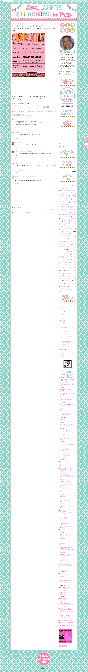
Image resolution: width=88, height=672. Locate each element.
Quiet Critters (68, 253)
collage (74, 201)
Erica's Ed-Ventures (64, 517)
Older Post (53, 209)
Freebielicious (63, 499)
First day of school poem (65, 500)
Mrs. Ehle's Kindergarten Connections (65, 510)
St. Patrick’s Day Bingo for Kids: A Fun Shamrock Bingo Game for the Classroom (67, 399)
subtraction (62, 272)
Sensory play (67, 262)
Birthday (60, 195)
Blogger (47, 668)
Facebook (67, 210)
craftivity (73, 203)
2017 (61, 309)
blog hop (71, 195)
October (63, 316)
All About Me (64, 189)
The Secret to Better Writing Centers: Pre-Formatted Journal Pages (67, 407)
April (62, 322)
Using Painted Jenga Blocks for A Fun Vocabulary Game (67, 505)
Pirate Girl (62, 419)
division (68, 207)
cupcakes (60, 204)
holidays (61, 225)
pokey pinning (72, 247)
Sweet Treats (69, 273)
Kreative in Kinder (64, 569)
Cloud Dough (64, 201)
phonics (61, 244)
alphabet (74, 189)
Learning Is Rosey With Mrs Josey (66, 623)
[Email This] (43, 107)
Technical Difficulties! (64, 560)
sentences (73, 262)
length (74, 228)
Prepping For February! (65, 570)
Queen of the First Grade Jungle (67, 430)
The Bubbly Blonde (64, 481)
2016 (61, 311)
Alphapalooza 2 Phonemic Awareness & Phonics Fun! (66, 525)
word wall (65, 288)
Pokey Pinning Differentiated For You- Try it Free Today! (67, 550)
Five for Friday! (64, 331)
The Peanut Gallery (64, 475)
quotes (70, 254)
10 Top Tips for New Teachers (65, 185)
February (63, 327)
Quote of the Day (63, 254)
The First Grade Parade (65, 529)
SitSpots (63, 267)
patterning (72, 243)
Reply (16, 127)
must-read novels (71, 239)
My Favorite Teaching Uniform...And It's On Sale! (66, 519)
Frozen (74, 216)
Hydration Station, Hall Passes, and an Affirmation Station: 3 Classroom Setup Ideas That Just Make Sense (67, 383)
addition (67, 186)
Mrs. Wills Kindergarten (65, 554)
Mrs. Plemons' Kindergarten (21, 170)
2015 (61, 314)
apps (65, 190)
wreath (67, 289)
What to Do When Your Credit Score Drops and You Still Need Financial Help (67, 415)
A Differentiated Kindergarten (67, 625)
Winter (66, 286)
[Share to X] (46, 107)
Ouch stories (69, 241)
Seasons (66, 260)
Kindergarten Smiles (64, 461)
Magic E (66, 233)
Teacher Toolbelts (73, 275)
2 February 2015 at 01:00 (29, 176)
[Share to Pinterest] (48, 107)
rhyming (72, 257)
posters (60, 250)
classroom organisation (64, 199)
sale (73, 259)
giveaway (72, 218)
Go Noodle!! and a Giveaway (66, 604)
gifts (67, 218)
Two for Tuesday (71, 281)
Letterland (72, 229)
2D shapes (62, 186)
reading (66, 256)
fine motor (73, 212)
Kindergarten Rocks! (65, 449)
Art (68, 190)
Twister (65, 281)
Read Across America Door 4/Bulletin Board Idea (66, 483)
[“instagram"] (72, 32)
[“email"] (62, 27)
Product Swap (61, 251)
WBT (63, 284)
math (74, 233)
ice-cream (68, 225)
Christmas (61, 198)
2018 (61, 307)
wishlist (70, 286)
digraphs (65, 206)
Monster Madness (63, 238)
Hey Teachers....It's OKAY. (66, 531)
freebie (68, 216)
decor (60, 206)
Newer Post (15, 209)
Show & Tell (72, 264)
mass (71, 233)
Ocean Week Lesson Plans (66, 555)
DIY (73, 207)
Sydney (75, 273)
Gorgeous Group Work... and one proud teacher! (67, 341)
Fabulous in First (64, 437)
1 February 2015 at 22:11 (30, 119)
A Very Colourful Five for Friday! (68, 336)
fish (62, 214)
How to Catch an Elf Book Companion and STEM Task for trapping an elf (67, 444)
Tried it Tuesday (68, 280)
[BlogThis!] (44, 107)
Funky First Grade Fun (20, 156)
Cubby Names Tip (64, 450)
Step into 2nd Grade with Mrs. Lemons (67, 380)
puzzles (73, 251)
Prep (65, 250)
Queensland (61, 253)
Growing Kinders (64, 487)
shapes (60, 264)
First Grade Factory (64, 615)
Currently (17, 108)
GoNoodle (61, 220)
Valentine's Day (68, 283)
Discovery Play (62, 207)
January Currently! (64, 588)
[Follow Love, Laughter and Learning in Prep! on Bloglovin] (63, 646)
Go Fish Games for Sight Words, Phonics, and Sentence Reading (67, 392)
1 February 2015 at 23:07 (26, 132)
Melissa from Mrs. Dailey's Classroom (24, 136)
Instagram (64, 226)
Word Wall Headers (72, 288)
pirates (75, 244)
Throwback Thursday (71, 278)
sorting (65, 268)
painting (74, 241)
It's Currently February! (66, 346)
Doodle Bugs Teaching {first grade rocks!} (66, 468)
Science (60, 260)
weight (67, 284)
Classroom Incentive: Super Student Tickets (66, 426)
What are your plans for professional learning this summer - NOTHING (65, 457)
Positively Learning (19, 119)
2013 (61, 354)
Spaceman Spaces (72, 268)
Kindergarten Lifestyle (65, 494)
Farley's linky (45, 28)
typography (61, 283)
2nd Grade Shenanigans (65, 534)
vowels (60, 284)
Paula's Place (63, 441)
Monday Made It (66, 236)
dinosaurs (72, 206)
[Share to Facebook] (47, 107)
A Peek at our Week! (66, 329)
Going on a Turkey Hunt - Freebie (67, 495)
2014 (61, 352)
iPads (69, 226)
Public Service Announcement (66, 565)
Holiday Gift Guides (64, 438)
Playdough (71, 246)
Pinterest (68, 244)
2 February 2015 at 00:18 (26, 163)
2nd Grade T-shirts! (64, 599)
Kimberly (17, 151)
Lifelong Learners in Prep (66, 620)
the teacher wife (64, 396)
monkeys (73, 236)
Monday (60, 236)
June (62, 318)
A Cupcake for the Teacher (66, 424)
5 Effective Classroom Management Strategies (65, 542)
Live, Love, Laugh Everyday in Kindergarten (67, 580)
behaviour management (69, 193)
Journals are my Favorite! (66, 420)
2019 (61, 305)
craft (66, 203)
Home (34, 209)
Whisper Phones (72, 284)
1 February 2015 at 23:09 (31, 142)
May (62, 320)
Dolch (60, 209)
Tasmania (66, 275)
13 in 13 (74, 185)
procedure (73, 250)
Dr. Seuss (65, 209)
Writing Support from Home (66, 616)
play (67, 246)
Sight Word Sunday (63, 265)
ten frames (62, 276)
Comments (63, 146)
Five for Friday (70, 214)
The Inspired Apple (64, 559)
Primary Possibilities (19, 142)
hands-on (67, 221)
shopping (66, 264)
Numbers (61, 241)
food (63, 216)
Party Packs (63, 243)
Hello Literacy (63, 503)
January (63, 349)
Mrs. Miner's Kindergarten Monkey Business (66, 547)
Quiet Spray (74, 253)
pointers (65, 247)
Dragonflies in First (64, 540)
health (73, 223)
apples (61, 190)
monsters (71, 238)
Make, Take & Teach (64, 412)
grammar (68, 220)
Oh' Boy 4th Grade (64, 454)
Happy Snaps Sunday (65, 223)
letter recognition (63, 229)
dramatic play (72, 209)
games (62, 218)
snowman (61, 268)
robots (60, 259)
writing (71, 289)
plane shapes (62, 246)
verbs (74, 283)
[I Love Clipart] (67, 368)
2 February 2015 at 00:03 (26, 151)
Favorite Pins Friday (63, 212)
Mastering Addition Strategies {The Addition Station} (67, 594)
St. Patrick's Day (68, 270)
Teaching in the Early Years (66, 592)
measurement (72, 235)
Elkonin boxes (61, 210)
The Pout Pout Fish (68, 276)
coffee (69, 201)
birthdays (65, 195)
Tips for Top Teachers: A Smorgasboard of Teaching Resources (66, 609)
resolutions (66, 257)
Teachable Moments (65, 603)
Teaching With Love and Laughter (65, 390)
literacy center (61, 233)
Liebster (65, 231)
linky (20, 108)
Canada (66, 196)
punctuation (68, 251)
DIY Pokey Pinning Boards (67, 339)
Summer (69, 272)
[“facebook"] (67, 27)
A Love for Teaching (64, 598)
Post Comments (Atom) (23, 212)
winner (61, 286)
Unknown (17, 132)
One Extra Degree (64, 574)
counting (60, 203)
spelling (61, 270)
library (60, 231)
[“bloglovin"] (62, 32)
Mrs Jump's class (64, 523)
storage (74, 270)
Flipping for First (19, 176)
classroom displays (70, 198)
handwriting (73, 221)
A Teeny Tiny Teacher (65, 564)
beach (69, 192)
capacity (72, 196)
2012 (61, 356)
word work (62, 289)
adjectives (73, 186)
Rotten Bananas (66, 259)
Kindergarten (68, 228)
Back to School (62, 192)
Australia (73, 190)
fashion (73, 210)
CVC (73, 204)
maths (63, 235)
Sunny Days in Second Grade (66, 404)
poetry (60, 247)
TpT (60, 280)
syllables (61, 275)
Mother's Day (62, 239)
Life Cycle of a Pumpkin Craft (66, 611)
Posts (61, 143)
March (63, 325)
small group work (71, 267)
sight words (72, 265)
